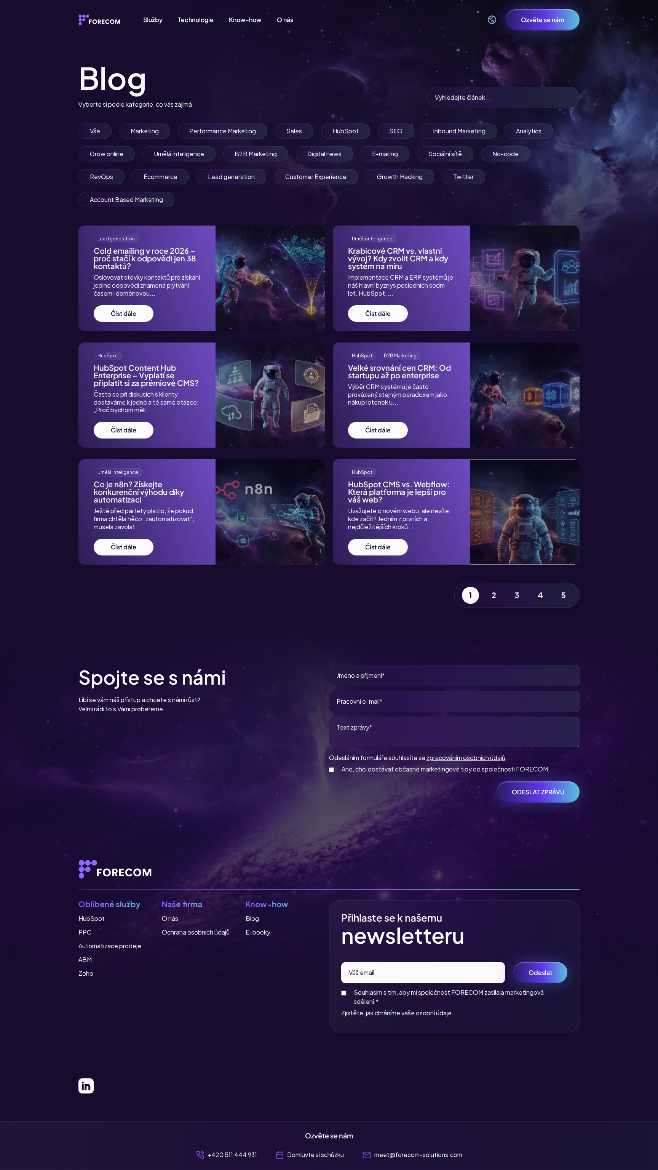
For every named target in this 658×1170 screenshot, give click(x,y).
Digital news (324, 154)
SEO (395, 131)
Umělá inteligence (179, 154)
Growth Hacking (400, 177)
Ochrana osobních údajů (196, 932)
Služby (153, 20)
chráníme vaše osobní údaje (413, 1013)
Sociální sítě (445, 154)
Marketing (145, 131)
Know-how (245, 20)
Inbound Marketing (459, 131)
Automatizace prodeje (109, 946)
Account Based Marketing (126, 199)
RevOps (101, 177)
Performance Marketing (222, 131)
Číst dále (123, 313)
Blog (252, 918)
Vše (95, 131)
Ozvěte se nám (542, 20)
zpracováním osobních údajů (465, 758)
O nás (285, 20)
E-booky (258, 932)
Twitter (463, 177)
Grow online (106, 154)
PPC (84, 932)
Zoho (85, 973)
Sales (294, 131)
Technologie (196, 20)
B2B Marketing (256, 154)
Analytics (528, 131)
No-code (505, 154)
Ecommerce (160, 177)
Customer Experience (316, 177)
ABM (85, 960)
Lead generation (231, 177)
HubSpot (345, 131)
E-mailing (385, 154)
